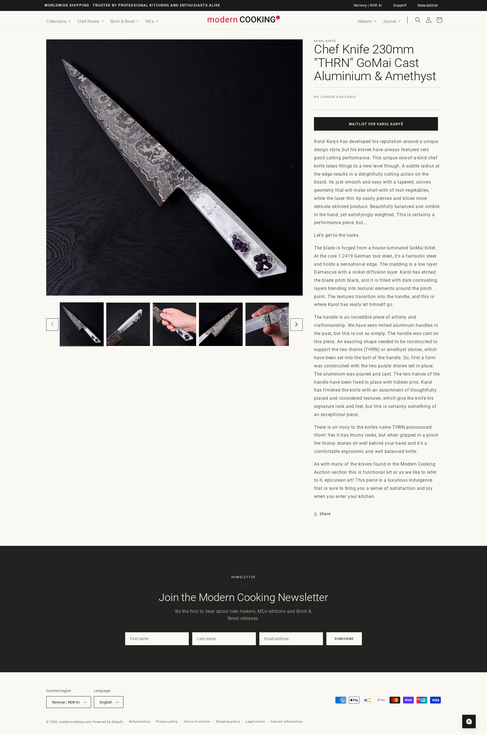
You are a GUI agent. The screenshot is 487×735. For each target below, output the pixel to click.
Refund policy (139, 721)
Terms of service (196, 721)
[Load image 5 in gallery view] (267, 324)
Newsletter (428, 5)
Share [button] (325, 513)
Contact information (286, 721)
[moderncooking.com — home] (243, 19)
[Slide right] (296, 324)
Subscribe (344, 639)
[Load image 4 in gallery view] (220, 324)
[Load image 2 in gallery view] (128, 324)
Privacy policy (167, 721)
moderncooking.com (75, 722)
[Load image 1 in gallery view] (81, 324)
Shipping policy (228, 721)
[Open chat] (469, 721)
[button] (58, 21)
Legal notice (255, 721)
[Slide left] (52, 324)
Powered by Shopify (107, 722)
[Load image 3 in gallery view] (174, 324)
